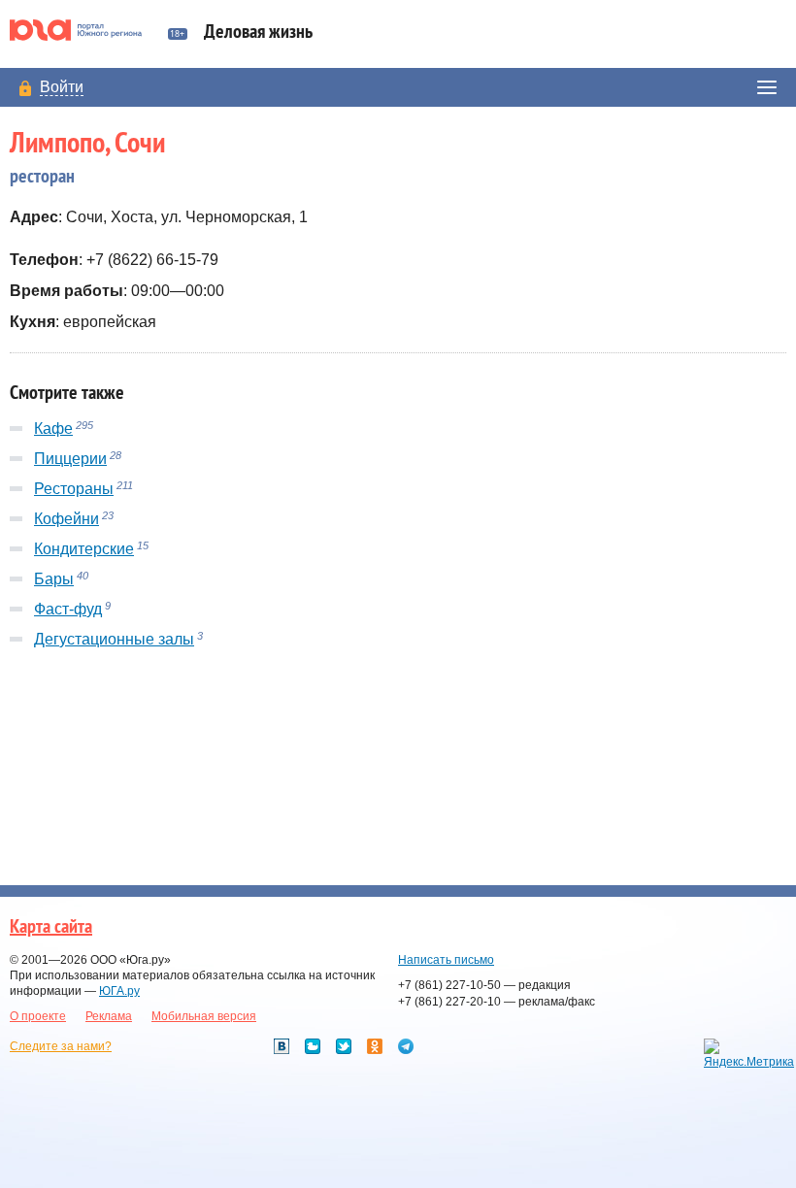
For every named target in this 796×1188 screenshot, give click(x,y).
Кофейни (66, 519)
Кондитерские (84, 549)
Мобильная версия (203, 1016)
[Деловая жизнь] (84, 30)
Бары (54, 579)
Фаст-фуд (68, 609)
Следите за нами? (61, 1046)
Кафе (53, 428)
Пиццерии (70, 458)
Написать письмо (446, 960)
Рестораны (74, 488)
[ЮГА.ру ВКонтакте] (281, 1046)
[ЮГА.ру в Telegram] (406, 1046)
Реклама (108, 1016)
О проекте (38, 1016)
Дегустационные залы (114, 639)
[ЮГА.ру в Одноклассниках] (374, 1046)
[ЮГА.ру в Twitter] (343, 1046)
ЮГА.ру (119, 991)
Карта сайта (51, 927)
